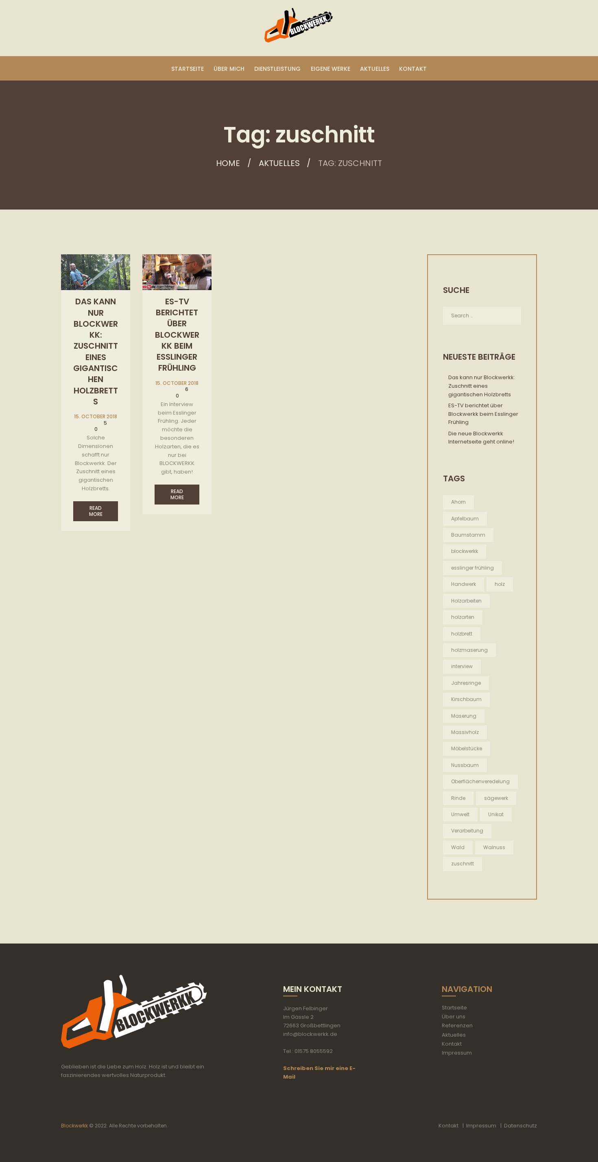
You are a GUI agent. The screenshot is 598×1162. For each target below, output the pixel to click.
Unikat (496, 814)
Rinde (458, 798)
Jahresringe (466, 682)
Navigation (467, 989)
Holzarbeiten (466, 600)
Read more (96, 511)
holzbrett (461, 633)
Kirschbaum (466, 699)
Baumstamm (468, 534)
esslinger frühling (472, 567)
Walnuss (494, 847)
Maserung (463, 715)
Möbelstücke (466, 748)
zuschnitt (462, 863)
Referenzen (457, 1025)
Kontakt (452, 1044)
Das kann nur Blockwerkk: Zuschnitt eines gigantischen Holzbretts (95, 351)
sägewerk (496, 798)
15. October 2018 (95, 416)
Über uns (453, 1016)
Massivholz (465, 732)
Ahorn (458, 501)
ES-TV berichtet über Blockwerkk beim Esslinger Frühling (177, 335)
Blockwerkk (74, 1125)
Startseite (454, 1007)
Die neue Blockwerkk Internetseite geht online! (481, 438)
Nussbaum (465, 765)
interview (462, 666)
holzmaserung (469, 650)
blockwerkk (464, 551)
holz (500, 584)
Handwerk (463, 584)
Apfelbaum (465, 518)
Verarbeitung (467, 830)
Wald (458, 847)
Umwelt (460, 814)
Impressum (457, 1053)
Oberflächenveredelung (480, 781)
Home (228, 163)
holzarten (462, 617)
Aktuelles (279, 163)
